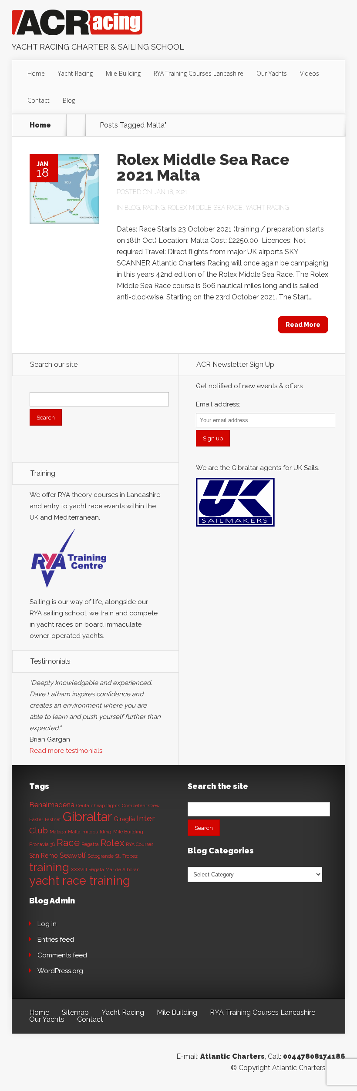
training (49, 867)
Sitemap (75, 1012)
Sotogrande (101, 856)
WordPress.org (60, 971)
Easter (36, 819)
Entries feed (55, 939)
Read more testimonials (66, 751)
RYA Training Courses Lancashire (198, 73)
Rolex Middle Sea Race (205, 207)
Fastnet (53, 819)
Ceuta (82, 805)
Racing (154, 207)
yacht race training (79, 880)
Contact (38, 100)
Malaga (58, 831)
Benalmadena (51, 805)
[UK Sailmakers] (235, 529)
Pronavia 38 (42, 844)
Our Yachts (271, 73)
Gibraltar (87, 816)
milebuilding (96, 831)
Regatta (90, 844)
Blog (69, 100)
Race (68, 842)
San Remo (43, 855)
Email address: (218, 404)
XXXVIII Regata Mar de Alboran (105, 869)
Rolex (112, 843)
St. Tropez (126, 856)
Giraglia (124, 819)
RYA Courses (139, 844)
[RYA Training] (69, 590)
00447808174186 (314, 1056)
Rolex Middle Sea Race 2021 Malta (203, 167)
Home (36, 73)
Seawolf (73, 855)
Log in (47, 924)
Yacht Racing (75, 73)
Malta (74, 831)
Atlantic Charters (232, 1056)
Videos (309, 73)
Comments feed (62, 955)
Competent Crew (141, 805)
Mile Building (123, 73)
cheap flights (105, 805)
